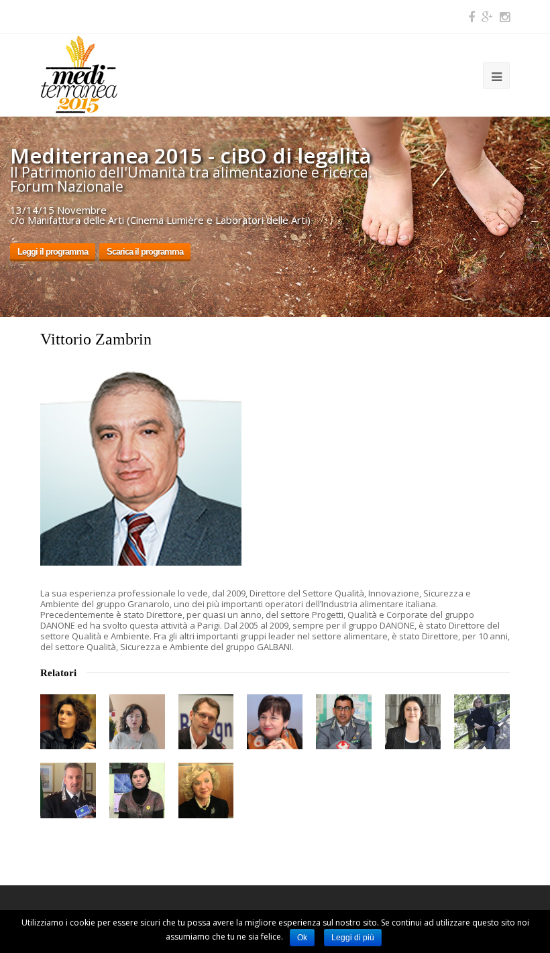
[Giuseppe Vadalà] (344, 722)
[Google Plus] (487, 17)
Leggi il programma (52, 252)
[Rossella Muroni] (137, 790)
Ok (302, 937)
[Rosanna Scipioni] (482, 722)
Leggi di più (352, 937)
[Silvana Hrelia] (206, 790)
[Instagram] (505, 17)
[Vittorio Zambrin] (140, 562)
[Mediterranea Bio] (78, 73)
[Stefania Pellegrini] (68, 722)
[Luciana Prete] (137, 722)
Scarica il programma (145, 252)
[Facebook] (471, 17)
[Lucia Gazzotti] (413, 722)
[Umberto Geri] (68, 790)
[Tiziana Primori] (274, 722)
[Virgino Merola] (206, 722)
